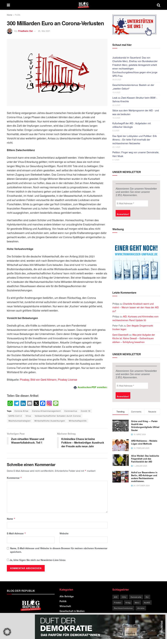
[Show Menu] (8, 5)
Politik (17, 14)
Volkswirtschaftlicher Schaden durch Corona (58, 415)
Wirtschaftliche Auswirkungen (49, 420)
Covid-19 (85, 410)
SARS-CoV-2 (15, 415)
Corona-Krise (21, 410)
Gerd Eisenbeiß (120, 334)
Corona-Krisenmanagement (46, 410)
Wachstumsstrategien (19, 420)
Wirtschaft (65, 606)
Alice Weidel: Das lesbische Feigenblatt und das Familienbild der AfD (145, 458)
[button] (7, 632)
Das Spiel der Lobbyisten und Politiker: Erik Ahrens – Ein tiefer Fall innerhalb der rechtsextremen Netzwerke (134, 139)
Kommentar (14, 477)
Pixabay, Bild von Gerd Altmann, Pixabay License (48, 379)
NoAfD (147, 602)
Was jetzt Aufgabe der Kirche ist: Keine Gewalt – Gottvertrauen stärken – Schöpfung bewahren (133, 338)
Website (64, 533)
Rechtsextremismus (123, 608)
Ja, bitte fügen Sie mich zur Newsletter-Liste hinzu (37, 560)
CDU (124, 597)
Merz (137, 602)
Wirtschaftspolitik (78, 420)
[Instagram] (49, 403)
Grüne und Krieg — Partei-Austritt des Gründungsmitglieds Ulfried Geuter (145, 426)
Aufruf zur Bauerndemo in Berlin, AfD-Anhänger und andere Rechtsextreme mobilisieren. (144, 477)
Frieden (117, 602)
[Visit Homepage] (83, 5)
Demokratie (136, 597)
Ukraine (140, 608)
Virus (28, 415)
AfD (115, 597)
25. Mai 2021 (44, 30)
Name (11, 518)
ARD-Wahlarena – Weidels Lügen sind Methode (144, 442)
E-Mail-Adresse (16, 533)
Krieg (128, 602)
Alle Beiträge (67, 596)
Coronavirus (70, 410)
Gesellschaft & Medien (72, 611)
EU (147, 597)
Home (9, 14)
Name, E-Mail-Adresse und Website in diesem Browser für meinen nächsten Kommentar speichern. (58, 550)
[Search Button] (158, 5)
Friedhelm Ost (25, 30)
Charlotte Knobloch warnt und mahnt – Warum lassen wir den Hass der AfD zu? (135, 307)
